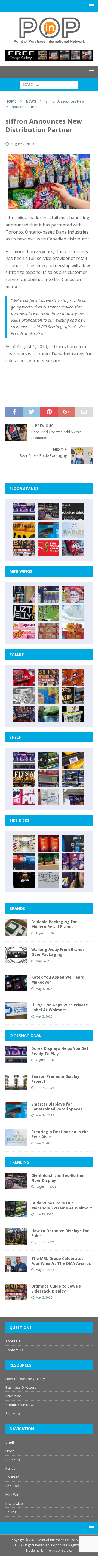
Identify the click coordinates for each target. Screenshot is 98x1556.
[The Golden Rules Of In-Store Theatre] (48, 778)
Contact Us (14, 1349)
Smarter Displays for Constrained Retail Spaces (57, 1106)
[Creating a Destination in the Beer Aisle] (73, 530)
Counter (12, 1477)
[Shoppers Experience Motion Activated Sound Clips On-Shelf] (73, 797)
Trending (19, 1162)
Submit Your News (20, 1404)
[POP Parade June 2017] (73, 631)
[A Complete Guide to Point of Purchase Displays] (24, 843)
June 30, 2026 (45, 1087)
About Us (12, 1341)
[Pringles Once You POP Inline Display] (24, 797)
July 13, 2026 (44, 1214)
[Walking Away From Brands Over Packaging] (16, 955)
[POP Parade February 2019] (48, 594)
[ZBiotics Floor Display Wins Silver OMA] (73, 511)
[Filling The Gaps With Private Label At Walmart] (16, 1010)
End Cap (12, 1485)
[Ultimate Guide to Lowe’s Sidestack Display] (24, 548)
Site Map (12, 1413)
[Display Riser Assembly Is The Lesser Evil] (73, 548)
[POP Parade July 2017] (48, 631)
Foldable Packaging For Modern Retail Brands (54, 924)
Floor (9, 1451)
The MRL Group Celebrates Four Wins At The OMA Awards (61, 1261)
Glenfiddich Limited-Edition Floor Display (58, 1178)
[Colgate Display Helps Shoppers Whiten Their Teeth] (48, 843)
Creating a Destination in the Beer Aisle (60, 1134)
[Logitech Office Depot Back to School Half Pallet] (73, 714)
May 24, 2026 (45, 961)
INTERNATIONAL (25, 1035)
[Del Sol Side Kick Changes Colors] (73, 861)
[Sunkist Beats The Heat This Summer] (73, 594)
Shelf (9, 1442)
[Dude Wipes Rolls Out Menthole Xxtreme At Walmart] (48, 760)
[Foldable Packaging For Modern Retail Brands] (16, 927)
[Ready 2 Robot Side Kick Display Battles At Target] (24, 880)
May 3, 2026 (44, 989)
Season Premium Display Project (55, 1079)
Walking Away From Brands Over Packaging (58, 952)
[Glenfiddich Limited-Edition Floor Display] (48, 511)
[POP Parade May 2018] (48, 613)
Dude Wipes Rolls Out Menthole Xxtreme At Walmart (61, 1205)
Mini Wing (13, 1494)
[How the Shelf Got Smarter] (73, 760)
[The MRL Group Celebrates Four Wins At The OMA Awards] (16, 1264)
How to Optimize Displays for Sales (60, 1233)
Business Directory (20, 1387)
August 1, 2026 (46, 933)
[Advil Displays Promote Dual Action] (24, 861)
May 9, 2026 (44, 1143)
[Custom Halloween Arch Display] (24, 778)
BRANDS (17, 908)
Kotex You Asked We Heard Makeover (57, 979)
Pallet (10, 1468)
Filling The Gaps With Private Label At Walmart (59, 1007)
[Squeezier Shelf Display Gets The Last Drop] (48, 797)
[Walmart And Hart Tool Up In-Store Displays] (73, 843)
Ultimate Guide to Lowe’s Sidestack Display (56, 1288)
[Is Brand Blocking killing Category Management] (73, 778)
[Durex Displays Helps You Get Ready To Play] (24, 511)
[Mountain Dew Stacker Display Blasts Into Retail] (48, 714)
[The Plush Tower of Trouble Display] (24, 695)
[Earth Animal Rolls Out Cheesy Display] (24, 530)
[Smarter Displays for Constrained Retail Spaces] (48, 530)
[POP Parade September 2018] (24, 613)
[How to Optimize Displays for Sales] (16, 1236)
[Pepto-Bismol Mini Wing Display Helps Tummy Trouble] (24, 631)
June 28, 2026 (45, 1242)
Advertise (13, 1395)
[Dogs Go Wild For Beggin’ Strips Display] (73, 880)
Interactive (14, 1503)
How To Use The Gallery (25, 1378)
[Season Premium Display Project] (16, 1082)
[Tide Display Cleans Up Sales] (73, 677)
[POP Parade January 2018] (73, 613)
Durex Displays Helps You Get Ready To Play (59, 1051)
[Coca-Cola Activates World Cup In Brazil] (48, 548)
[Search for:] (49, 84)
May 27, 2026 (45, 1270)
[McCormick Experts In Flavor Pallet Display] (73, 695)
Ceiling (10, 1511)
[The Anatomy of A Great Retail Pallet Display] (24, 677)
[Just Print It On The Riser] (48, 880)
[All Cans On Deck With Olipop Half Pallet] (48, 695)
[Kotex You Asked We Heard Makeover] (16, 983)
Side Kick (12, 1459)
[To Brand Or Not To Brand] (48, 861)
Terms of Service (60, 1550)
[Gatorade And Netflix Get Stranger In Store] (24, 714)
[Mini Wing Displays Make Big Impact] (24, 594)
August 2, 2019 (22, 143)
